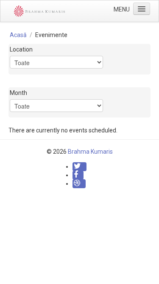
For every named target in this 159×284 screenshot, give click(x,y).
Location (21, 49)
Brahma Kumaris (90, 151)
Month (18, 92)
